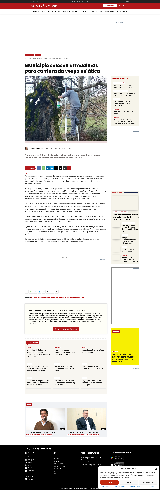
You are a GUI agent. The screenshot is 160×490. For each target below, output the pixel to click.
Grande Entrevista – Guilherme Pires (82, 432)
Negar (129, 482)
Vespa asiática (70, 297)
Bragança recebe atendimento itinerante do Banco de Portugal (65, 352)
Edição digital (110, 6)
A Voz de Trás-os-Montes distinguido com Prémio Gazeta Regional (123, 358)
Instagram (31, 460)
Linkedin (30, 462)
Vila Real (116, 109)
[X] (82, 1)
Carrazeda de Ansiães (128, 223)
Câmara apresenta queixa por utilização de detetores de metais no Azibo (126, 217)
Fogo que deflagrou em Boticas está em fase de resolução (92, 382)
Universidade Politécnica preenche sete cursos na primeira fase (122, 103)
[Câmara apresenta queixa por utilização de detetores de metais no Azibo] (125, 203)
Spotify (30, 468)
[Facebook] (67, 1)
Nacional (116, 117)
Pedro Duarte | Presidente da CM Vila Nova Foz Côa (39, 434)
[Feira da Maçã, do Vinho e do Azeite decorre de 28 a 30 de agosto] (116, 224)
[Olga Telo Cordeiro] (27, 148)
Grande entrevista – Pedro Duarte (40, 432)
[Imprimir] (65, 168)
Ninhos (63, 297)
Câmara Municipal (55, 297)
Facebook (31, 457)
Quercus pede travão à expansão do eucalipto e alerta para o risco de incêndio (125, 121)
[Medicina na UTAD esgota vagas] (116, 249)
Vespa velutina (79, 297)
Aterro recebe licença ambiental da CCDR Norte (92, 367)
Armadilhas (41, 297)
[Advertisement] (80, 35)
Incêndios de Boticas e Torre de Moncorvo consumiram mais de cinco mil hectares (38, 353)
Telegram (31, 471)
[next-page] (30, 391)
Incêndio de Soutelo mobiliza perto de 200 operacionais (124, 94)
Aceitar (109, 482)
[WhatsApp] (85, 1)
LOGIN (127, 1)
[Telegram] (80, 1)
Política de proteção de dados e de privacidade (114, 486)
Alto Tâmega (29, 55)
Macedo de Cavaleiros (120, 212)
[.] (119, 6)
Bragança (57, 347)
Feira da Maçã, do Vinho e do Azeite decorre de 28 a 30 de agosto (130, 228)
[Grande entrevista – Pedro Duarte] (45, 419)
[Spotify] (77, 1)
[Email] (60, 168)
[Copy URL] (56, 168)
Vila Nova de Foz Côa (119, 83)
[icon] (123, 6)
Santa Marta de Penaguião (120, 91)
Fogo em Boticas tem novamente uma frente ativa (64, 368)
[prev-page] (27, 391)
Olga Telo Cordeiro (35, 148)
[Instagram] (70, 1)
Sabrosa (124, 255)
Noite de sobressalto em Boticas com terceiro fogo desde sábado (65, 382)
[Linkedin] (72, 1)
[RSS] (75, 1)
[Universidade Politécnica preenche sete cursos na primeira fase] (116, 236)
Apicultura (34, 297)
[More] (69, 168)
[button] (156, 469)
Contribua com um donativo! (66, 329)
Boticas (37, 55)
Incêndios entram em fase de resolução (93, 351)
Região (29, 347)
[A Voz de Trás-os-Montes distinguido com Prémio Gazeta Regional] (125, 343)
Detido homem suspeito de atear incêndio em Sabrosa (130, 259)
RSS (29, 465)
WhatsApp (31, 476)
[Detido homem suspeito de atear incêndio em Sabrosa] (116, 257)
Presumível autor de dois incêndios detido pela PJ (122, 86)
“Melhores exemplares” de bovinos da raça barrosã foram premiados (38, 382)
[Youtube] (88, 1)
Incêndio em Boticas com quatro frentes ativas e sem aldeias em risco (37, 368)
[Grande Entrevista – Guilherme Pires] (86, 419)
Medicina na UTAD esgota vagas (123, 112)
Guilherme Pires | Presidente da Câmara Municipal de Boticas (83, 434)
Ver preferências (148, 482)
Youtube (30, 479)
